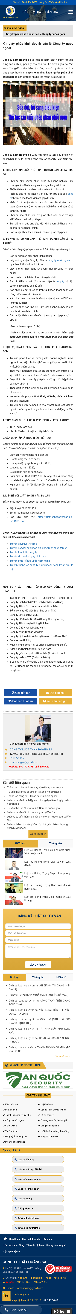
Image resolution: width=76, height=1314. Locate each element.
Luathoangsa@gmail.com (24, 762)
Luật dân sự (11, 1110)
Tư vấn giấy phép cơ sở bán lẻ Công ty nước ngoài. (34, 791)
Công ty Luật (11, 1125)
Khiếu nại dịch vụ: (16, 1300)
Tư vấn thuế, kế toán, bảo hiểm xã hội (30, 560)
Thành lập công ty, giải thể (18, 1115)
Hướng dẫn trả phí (56, 1245)
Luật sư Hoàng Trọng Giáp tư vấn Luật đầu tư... (47, 863)
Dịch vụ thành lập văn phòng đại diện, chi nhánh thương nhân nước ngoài (37, 826)
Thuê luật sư (11, 1131)
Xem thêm (36, 833)
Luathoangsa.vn (21, 1294)
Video (21, 843)
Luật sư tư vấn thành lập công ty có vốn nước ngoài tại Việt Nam (39, 818)
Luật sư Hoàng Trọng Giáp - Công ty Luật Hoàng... (47, 898)
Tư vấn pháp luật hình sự (23, 543)
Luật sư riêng (25, 1198)
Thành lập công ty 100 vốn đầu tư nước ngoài (32, 796)
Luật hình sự (46, 1104)
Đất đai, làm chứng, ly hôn (53, 1110)
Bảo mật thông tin (31, 1239)
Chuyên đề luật (38, 1095)
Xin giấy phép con (49, 1136)
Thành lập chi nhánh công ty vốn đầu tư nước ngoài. (35, 787)
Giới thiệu (14, 1239)
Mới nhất (61, 977)
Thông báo (55, 843)
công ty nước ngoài (59, 260)
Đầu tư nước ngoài (14, 28)
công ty (59, 281)
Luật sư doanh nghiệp (29, 1179)
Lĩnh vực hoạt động (14, 1245)
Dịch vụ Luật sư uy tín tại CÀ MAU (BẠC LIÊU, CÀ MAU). (39, 995)
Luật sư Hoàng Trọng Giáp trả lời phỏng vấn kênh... (47, 875)
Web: (9, 1294)
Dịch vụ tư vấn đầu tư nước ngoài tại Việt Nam (32, 812)
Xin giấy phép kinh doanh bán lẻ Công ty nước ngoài (35, 34)
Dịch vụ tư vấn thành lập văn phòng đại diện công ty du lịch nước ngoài (39, 802)
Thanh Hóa (35, 1277)
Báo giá (47, 1239)
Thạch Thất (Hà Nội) (55, 1277)
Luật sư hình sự (26, 1159)
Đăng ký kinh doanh (28, 1188)
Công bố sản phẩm (49, 1125)
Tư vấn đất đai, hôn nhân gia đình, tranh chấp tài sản (38, 548)
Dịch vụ (14, 977)
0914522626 (40, 1282)
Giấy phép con (26, 1208)
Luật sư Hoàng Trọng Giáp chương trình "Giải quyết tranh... (47, 852)
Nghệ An (22, 1277)
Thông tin (37, 977)
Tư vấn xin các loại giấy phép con (28, 556)
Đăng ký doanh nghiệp (16, 1136)
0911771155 (17, 758)
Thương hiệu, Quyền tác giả (53, 1120)
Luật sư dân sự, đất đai (30, 1169)
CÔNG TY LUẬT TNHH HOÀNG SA (31, 749)
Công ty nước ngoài (14, 1120)
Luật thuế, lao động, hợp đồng (54, 1131)
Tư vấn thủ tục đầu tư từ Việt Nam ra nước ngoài (33, 808)
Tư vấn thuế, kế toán (28, 1218)
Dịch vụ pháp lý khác (15, 1142)
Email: (10, 1288)
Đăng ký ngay (38, 964)
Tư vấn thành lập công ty (23, 552)
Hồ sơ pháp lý (47, 1115)
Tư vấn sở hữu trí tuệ (29, 1228)
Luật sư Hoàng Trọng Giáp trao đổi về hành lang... (47, 887)
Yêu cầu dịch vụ (35, 1245)
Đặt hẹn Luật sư (12, 1251)
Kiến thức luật (12, 1104)
